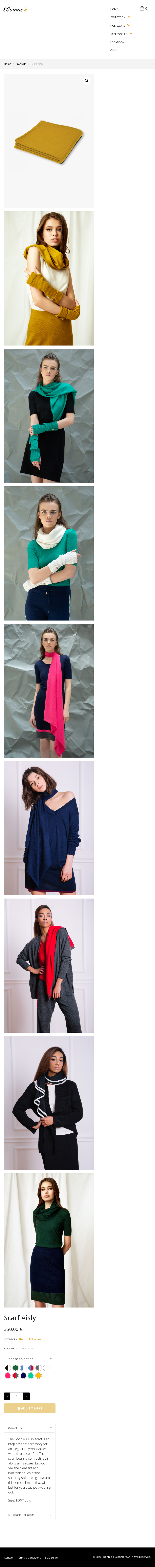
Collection (117, 17)
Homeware (117, 25)
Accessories (118, 34)
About (114, 50)
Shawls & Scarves (30, 1339)
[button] (86, 80)
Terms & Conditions (29, 1557)
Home (114, 9)
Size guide (51, 1557)
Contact (8, 1557)
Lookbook (117, 42)
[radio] (8, 1368)
